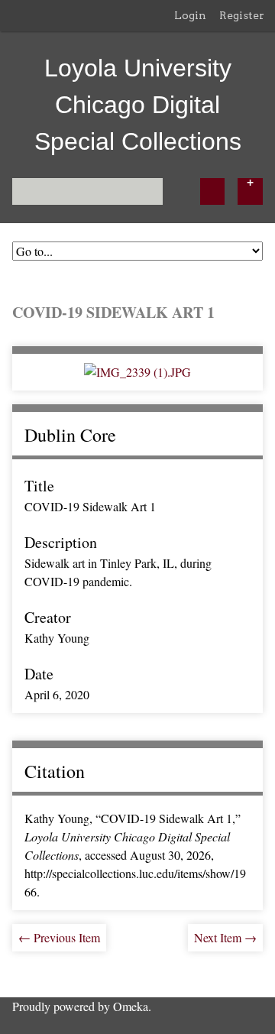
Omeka (130, 1006)
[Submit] (212, 191)
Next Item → (225, 937)
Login (190, 15)
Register (241, 15)
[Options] (250, 191)
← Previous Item (59, 937)
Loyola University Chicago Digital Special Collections (137, 104)
